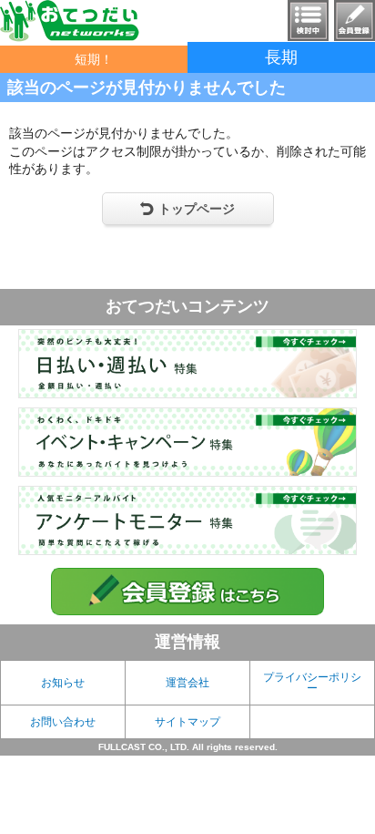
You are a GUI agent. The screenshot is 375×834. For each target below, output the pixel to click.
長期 (281, 57)
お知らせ (63, 682)
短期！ (94, 59)
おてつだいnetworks (69, 21)
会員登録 (354, 20)
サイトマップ (187, 722)
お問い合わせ (63, 722)
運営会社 (187, 682)
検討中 (308, 20)
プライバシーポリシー (312, 683)
